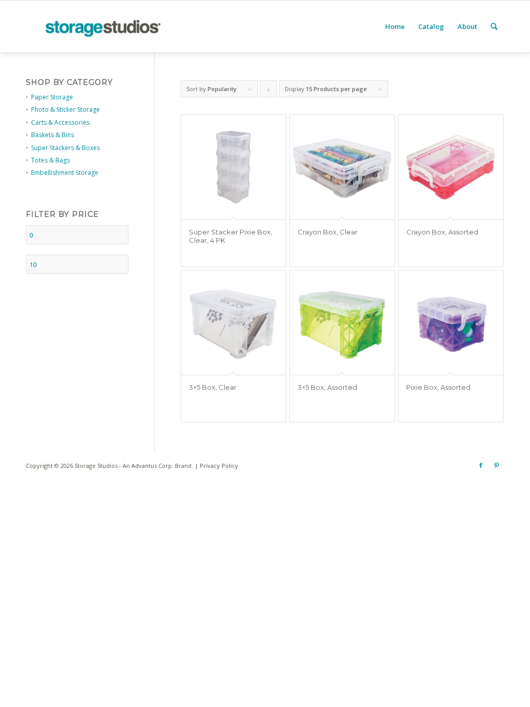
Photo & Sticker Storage (65, 109)
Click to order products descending (268, 91)
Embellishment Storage (64, 172)
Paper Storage (52, 97)
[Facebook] (481, 465)
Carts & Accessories (60, 122)
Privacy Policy (219, 465)
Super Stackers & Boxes (65, 147)
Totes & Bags (50, 160)
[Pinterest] (496, 465)
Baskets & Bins (52, 134)
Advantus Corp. (152, 465)
